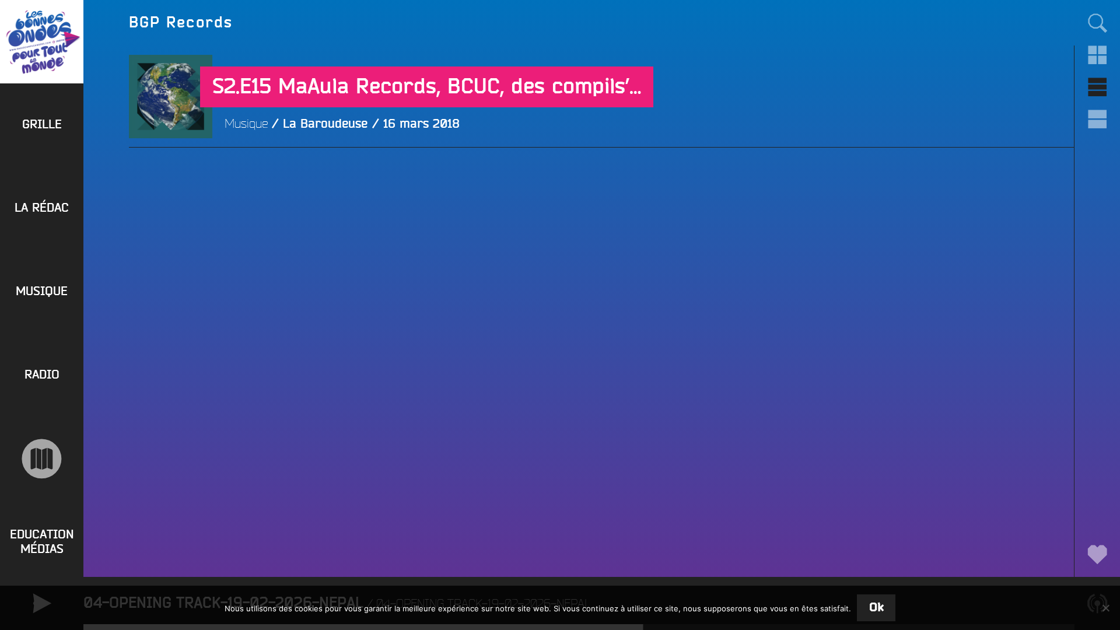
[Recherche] (1097, 22)
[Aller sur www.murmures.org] (41, 459)
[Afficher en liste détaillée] (1097, 119)
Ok (876, 607)
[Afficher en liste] (1097, 87)
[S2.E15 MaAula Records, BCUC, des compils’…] (170, 180)
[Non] (1105, 608)
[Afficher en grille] (1097, 55)
